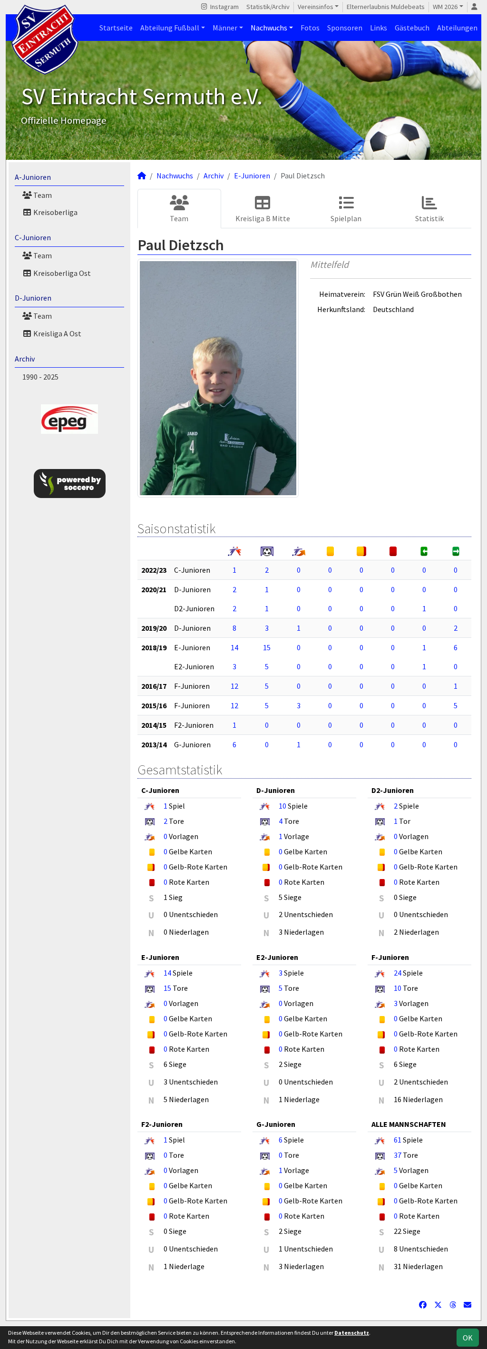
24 (397, 973)
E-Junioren (252, 175)
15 (267, 647)
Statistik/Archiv (268, 6)
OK (468, 1337)
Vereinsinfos (315, 6)
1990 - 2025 (40, 376)
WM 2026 (445, 6)
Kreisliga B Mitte (262, 218)
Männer (225, 27)
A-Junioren (33, 177)
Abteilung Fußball (169, 27)
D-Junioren (33, 298)
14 (234, 647)
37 (397, 1155)
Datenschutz (351, 1332)
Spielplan (346, 218)
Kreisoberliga (55, 212)
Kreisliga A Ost (56, 333)
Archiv (25, 358)
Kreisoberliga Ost (61, 273)
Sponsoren (344, 27)
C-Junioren (33, 237)
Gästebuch (412, 27)
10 (282, 806)
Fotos (310, 27)
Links (378, 27)
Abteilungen (457, 27)
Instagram (224, 6)
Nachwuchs (269, 27)
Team (42, 195)
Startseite (116, 27)
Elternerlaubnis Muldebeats (386, 6)
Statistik (429, 218)
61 (397, 1139)
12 (234, 686)
